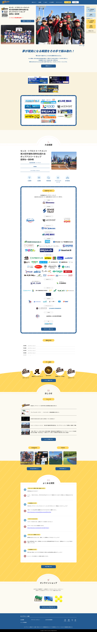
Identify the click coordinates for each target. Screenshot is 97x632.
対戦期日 (35, 166)
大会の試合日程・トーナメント (35, 162)
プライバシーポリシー (35, 619)
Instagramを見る (33, 468)
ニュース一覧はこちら (48, 439)
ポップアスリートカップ (29, 345)
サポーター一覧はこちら (48, 329)
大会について (34, 2)
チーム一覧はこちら (48, 380)
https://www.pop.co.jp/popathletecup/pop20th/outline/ (39, 512)
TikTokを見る (62, 468)
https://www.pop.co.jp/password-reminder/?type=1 (38, 527)
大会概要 (39, 2)
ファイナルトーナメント (35, 170)
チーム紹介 (45, 2)
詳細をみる (48, 65)
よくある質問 (51, 2)
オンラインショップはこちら (47, 607)
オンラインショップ (59, 2)
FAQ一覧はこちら (48, 566)
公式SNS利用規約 (48, 619)
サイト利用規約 (23, 622)
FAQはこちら (90, 30)
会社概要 (22, 619)
